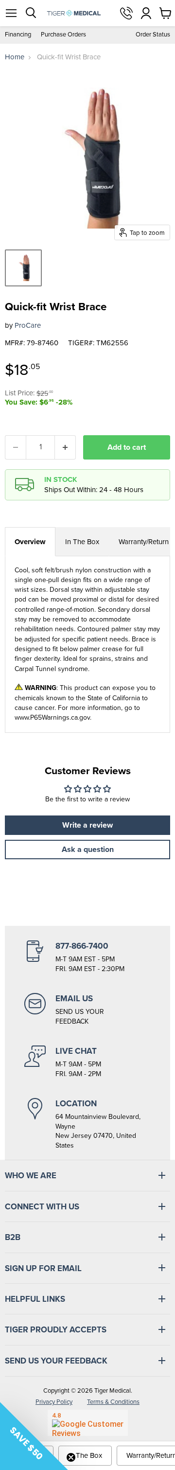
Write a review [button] (87, 825)
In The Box (82, 541)
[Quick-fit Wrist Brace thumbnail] (23, 267)
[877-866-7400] (87, 957)
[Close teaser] (71, 1457)
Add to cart (126, 447)
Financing (18, 34)
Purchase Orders (63, 34)
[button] (34, 1436)
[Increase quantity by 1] (65, 447)
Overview (30, 541)
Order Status (153, 34)
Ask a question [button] (88, 849)
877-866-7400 (126, 13)
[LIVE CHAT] (87, 1062)
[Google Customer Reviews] (88, 1423)
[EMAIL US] (87, 1009)
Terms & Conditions (113, 1402)
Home (14, 57)
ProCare (28, 325)
